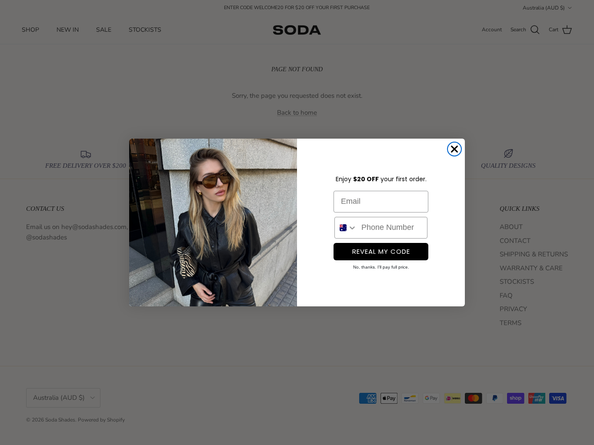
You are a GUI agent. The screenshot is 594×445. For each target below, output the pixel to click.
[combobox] (346, 227)
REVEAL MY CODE (381, 251)
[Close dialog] (454, 149)
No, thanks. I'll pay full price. (381, 267)
